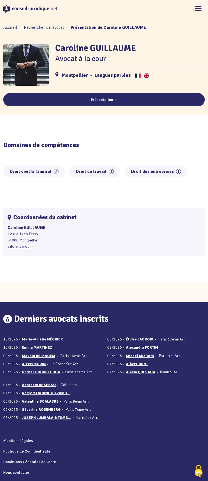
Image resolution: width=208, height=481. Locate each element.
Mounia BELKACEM (38, 355)
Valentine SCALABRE (40, 401)
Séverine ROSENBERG (41, 409)
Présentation (102, 99)
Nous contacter (16, 472)
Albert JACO (137, 364)
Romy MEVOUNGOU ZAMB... (46, 393)
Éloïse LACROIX (139, 339)
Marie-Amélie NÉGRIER (42, 339)
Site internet (19, 246)
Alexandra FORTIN (142, 347)
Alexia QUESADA (140, 372)
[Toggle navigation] (198, 9)
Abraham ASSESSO (39, 385)
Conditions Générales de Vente (29, 461)
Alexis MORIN (34, 364)
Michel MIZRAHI (140, 355)
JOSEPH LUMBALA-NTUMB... (46, 417)
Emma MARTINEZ (37, 347)
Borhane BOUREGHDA (41, 372)
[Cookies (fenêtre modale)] (198, 471)
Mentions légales (18, 440)
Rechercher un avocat (44, 27)
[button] (56, 171)
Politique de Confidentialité (26, 451)
